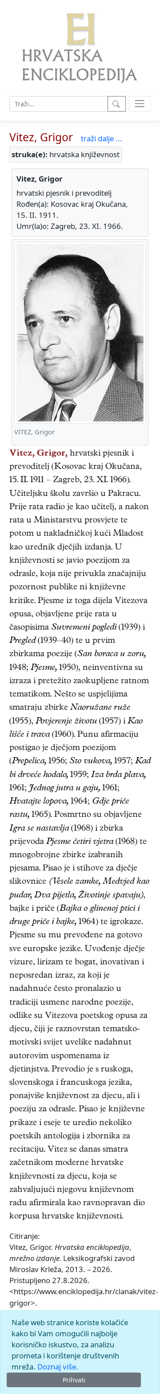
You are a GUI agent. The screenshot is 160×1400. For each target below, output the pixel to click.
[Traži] (117, 104)
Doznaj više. (57, 1366)
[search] (140, 104)
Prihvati (74, 1380)
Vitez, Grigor (41, 137)
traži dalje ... (101, 138)
